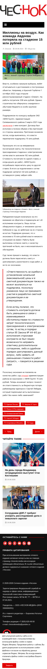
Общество (31, 49)
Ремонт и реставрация (15, 409)
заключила (7, 125)
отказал (24, 375)
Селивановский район (15, 413)
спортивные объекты (15, 423)
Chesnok (8, 49)
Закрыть (9, 665)
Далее (37, 432)
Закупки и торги (31, 404)
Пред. (9, 432)
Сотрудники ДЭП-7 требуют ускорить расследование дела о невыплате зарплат (23, 516)
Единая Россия (12, 404)
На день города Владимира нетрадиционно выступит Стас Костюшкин (22, 473)
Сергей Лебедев (13, 418)
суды (32, 423)
